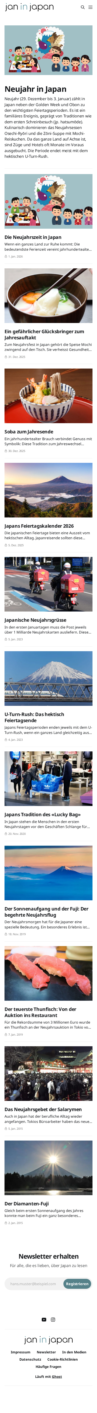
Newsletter (46, 1352)
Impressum (20, 1352)
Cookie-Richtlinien (62, 1359)
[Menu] (90, 7)
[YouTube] (44, 1319)
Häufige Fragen (48, 1366)
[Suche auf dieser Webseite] (82, 7)
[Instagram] (53, 1319)
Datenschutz (30, 1359)
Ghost (57, 1376)
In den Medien (74, 1352)
